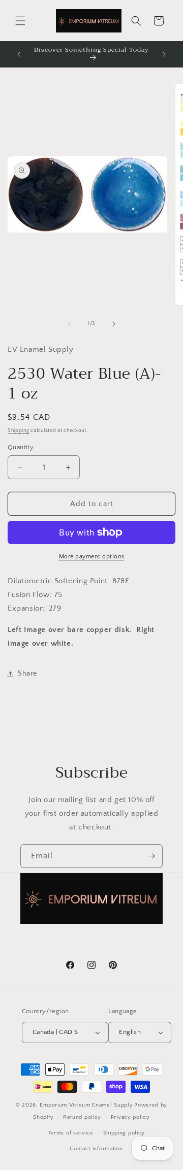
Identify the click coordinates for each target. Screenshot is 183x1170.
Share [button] (27, 674)
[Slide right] (114, 324)
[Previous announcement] (19, 54)
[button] (20, 21)
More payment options (92, 556)
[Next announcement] (164, 54)
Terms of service (71, 1133)
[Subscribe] (151, 856)
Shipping (18, 430)
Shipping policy (124, 1133)
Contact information (96, 1149)
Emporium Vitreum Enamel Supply (86, 1105)
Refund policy (82, 1117)
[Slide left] (69, 324)
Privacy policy (130, 1117)
